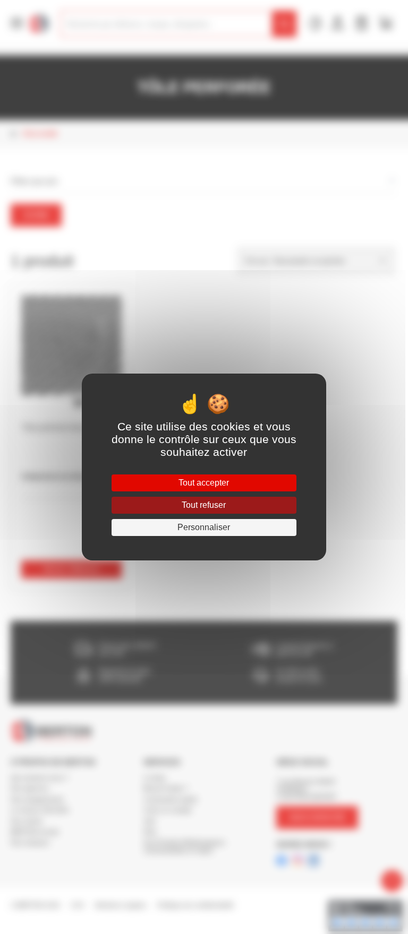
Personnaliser (203, 527)
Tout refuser (204, 504)
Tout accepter (203, 482)
